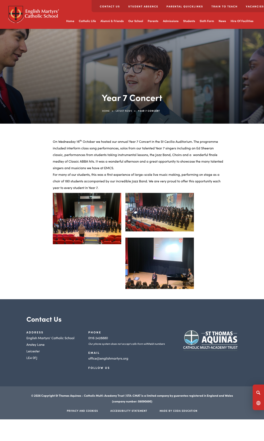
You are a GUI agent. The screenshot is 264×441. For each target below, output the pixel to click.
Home (70, 21)
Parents (153, 21)
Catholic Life (87, 21)
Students (189, 21)
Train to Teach (224, 6)
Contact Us (110, 6)
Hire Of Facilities (242, 21)
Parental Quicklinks (184, 6)
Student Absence (143, 6)
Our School (135, 21)
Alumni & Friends (112, 21)
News (222, 21)
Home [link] (106, 110)
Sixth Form (207, 21)
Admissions (171, 21)
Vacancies (255, 6)
